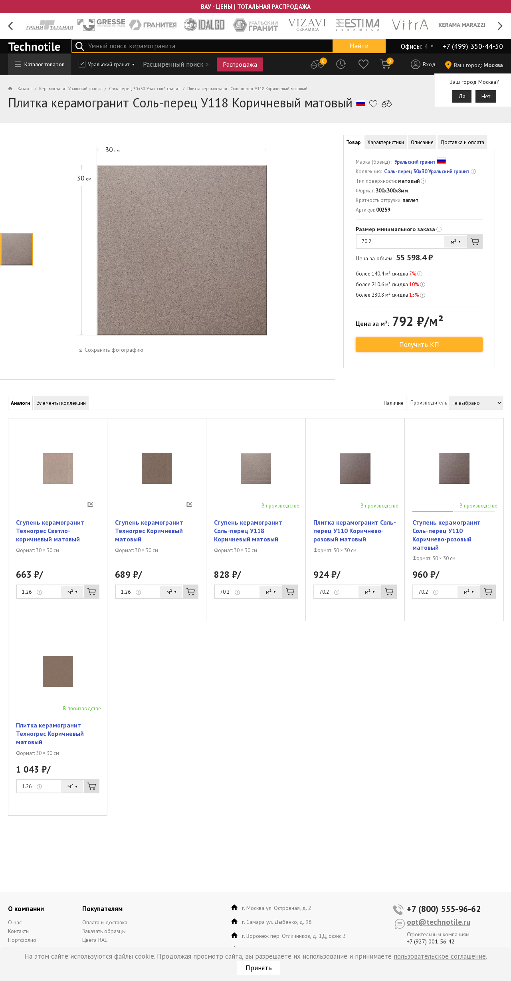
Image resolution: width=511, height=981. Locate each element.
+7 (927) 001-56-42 (431, 941)
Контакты (19, 931)
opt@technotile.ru (438, 922)
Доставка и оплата (462, 142)
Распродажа (240, 64)
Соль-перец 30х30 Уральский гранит (427, 171)
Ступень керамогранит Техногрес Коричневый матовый (149, 530)
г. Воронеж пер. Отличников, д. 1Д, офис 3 (294, 935)
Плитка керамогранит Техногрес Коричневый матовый (50, 733)
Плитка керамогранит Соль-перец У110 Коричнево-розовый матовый (354, 530)
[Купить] (475, 241)
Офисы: (414, 46)
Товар (353, 142)
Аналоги (20, 403)
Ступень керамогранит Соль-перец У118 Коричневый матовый (248, 530)
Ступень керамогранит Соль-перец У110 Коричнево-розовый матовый (446, 534)
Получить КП (419, 344)
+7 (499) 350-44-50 (472, 46)
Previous (10, 26)
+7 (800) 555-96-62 (444, 908)
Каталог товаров (44, 64)
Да (461, 96)
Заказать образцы (104, 931)
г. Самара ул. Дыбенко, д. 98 (277, 922)
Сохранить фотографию (114, 349)
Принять (259, 967)
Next (500, 26)
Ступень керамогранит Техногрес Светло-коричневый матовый (50, 530)
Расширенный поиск (173, 64)
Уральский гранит (108, 64)
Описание (422, 142)
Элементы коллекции (61, 403)
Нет (485, 96)
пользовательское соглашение (440, 956)
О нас (15, 922)
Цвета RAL (94, 939)
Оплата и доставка (104, 922)
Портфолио (22, 939)
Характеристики (385, 142)
